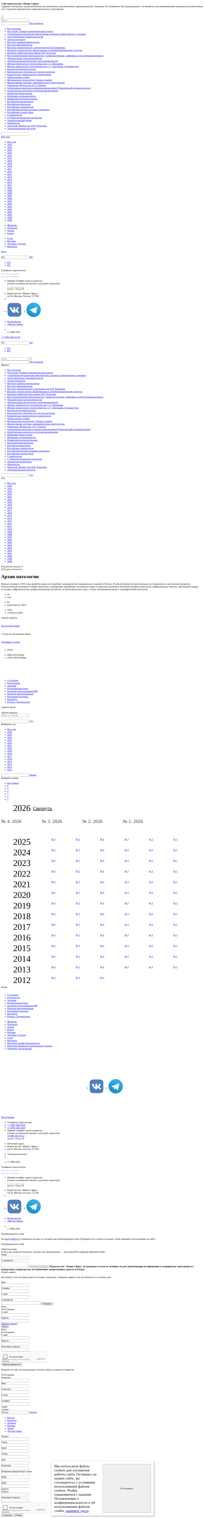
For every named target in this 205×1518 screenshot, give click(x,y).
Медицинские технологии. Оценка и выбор (29, 80)
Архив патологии (16, 39)
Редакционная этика (17, 688)
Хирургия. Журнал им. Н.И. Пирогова (27, 126)
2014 (9, 177)
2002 (9, 209)
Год (31, 475)
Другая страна (14, 1431)
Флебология (13, 123)
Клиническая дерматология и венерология (29, 74)
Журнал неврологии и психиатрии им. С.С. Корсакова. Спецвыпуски (43, 66)
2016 (9, 171)
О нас (10, 238)
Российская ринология (18, 104)
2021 (9, 158)
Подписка (12, 228)
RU (31, 257)
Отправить (47, 1304)
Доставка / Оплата (16, 244)
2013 (9, 179)
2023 (9, 152)
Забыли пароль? (9, 1323)
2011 (9, 185)
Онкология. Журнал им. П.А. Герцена (26, 85)
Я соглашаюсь (126, 1488)
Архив (10, 230)
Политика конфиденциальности (23, 1043)
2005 (9, 201)
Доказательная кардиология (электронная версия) (32, 61)
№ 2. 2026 (93, 821)
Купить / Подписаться (18, 702)
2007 (9, 196)
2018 (9, 166)
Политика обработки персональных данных (29, 1046)
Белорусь (12, 1420)
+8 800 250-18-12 (15, 1136)
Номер (33, 775)
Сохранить (7, 1515)
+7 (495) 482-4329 (16, 1127)
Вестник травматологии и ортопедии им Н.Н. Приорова (36, 47)
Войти (5, 1327)
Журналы (12, 225)
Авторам (11, 686)
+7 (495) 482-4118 (16, 1125)
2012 (9, 182)
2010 (9, 187)
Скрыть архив (8, 707)
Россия (33, 1412)
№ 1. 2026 (133, 821)
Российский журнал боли (20, 112)
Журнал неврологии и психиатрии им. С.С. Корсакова (35, 64)
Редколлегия (13, 683)
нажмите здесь (77, 1511)
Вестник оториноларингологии (23, 42)
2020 (9, 160)
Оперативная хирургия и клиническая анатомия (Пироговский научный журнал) (49, 88)
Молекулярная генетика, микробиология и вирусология (36, 82)
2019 (9, 163)
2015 (9, 174)
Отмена (18, 1515)
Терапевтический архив (19, 120)
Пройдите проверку (39, 1266)
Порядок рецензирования (20, 694)
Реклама (11, 241)
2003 (9, 206)
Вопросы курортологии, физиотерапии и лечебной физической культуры (44, 50)
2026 (9, 144)
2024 (9, 150)
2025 (9, 147)
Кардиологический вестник (21, 69)
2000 (9, 214)
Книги (10, 233)
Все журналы (36, 23)
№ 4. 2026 (12, 821)
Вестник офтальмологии (19, 45)
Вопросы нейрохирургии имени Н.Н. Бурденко (31, 53)
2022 (9, 155)
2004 (9, 204)
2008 (9, 193)
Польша (11, 1425)
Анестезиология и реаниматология (25, 37)
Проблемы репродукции (19, 93)
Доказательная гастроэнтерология (24, 58)
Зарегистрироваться (11, 1364)
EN (9, 262)
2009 (9, 190)
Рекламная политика (17, 696)
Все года (5, 137)
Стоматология (14, 115)
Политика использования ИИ (22, 691)
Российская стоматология (20, 107)
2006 (9, 198)
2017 (9, 169)
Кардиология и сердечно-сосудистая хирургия (31, 72)
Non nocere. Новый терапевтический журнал (30, 31)
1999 (9, 217)
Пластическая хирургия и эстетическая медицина (32, 90)
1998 (9, 220)
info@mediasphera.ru (17, 299)
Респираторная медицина (20, 101)
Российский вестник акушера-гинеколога (28, 109)
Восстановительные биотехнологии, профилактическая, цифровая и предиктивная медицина (55, 55)
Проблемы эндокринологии (21, 96)
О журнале (12, 680)
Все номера (13, 783)
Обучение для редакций (19, 1048)
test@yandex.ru (12, 1239)
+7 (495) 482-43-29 (10, 337)
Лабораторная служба (18, 77)
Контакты (12, 246)
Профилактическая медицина (22, 99)
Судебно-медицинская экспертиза (24, 117)
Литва (10, 1428)
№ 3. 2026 (52, 821)
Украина (11, 1423)
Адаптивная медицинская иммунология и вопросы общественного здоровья (46, 34)
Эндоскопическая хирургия (21, 128)
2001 (9, 212)
